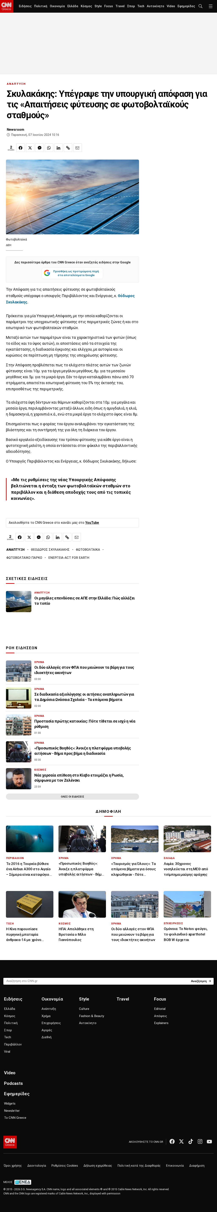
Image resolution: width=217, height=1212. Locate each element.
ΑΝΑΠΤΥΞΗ (16, 83)
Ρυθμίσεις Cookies (64, 1166)
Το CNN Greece (15, 1118)
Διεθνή (46, 1037)
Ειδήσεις (25, 6)
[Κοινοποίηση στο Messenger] (39, 147)
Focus (108, 6)
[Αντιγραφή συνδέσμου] (68, 147)
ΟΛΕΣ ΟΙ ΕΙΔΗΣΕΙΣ (72, 796)
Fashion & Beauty (91, 1016)
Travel (120, 6)
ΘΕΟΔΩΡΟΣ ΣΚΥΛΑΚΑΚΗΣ (50, 550)
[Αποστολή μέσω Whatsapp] (49, 147)
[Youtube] (209, 1141)
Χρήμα (46, 1016)
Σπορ (131, 6)
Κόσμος (86, 6)
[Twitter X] (181, 1141)
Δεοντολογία (36, 1166)
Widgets (9, 1103)
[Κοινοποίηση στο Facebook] (20, 147)
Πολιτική (40, 6)
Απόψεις (160, 1016)
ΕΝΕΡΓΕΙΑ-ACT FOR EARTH (68, 558)
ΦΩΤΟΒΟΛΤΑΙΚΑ (88, 550)
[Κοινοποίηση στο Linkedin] (58, 147)
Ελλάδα (72, 6)
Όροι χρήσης (13, 1166)
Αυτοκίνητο (155, 6)
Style (98, 6)
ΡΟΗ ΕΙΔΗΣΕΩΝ (22, 648)
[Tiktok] (190, 1141)
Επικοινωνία (175, 1166)
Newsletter (12, 1111)
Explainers (161, 1023)
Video (171, 6)
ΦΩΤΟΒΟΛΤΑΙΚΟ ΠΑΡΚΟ (24, 558)
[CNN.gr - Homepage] (6, 6)
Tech (140, 6)
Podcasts (13, 1083)
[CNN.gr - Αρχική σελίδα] (10, 1142)
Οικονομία (57, 6)
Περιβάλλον (13, 1044)
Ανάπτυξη (49, 1009)
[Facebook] (172, 1141)
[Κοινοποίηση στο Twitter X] (30, 147)
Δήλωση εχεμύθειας (97, 1166)
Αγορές (47, 1030)
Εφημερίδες (186, 6)
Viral (7, 1052)
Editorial (160, 1009)
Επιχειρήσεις (51, 1023)
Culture (84, 1009)
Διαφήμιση (196, 1166)
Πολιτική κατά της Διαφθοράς (139, 1166)
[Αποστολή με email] (77, 147)
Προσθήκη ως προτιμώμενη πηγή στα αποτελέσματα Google (76, 273)
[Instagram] (200, 1141)
